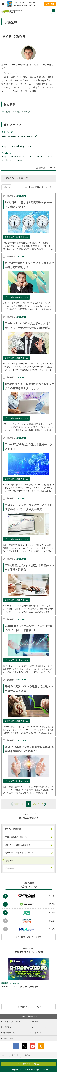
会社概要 (35, 1021)
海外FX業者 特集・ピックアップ (19, 852)
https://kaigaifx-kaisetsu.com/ (19, 135)
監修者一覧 (10, 868)
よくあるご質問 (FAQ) (11, 1021)
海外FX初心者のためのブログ (18, 844)
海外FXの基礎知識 (13, 829)
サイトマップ (37, 1033)
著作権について (9, 1033)
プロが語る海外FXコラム (16, 837)
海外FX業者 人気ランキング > (29, 937)
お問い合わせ (8, 1038)
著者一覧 (10, 860)
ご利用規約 (7, 1027)
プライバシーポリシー (40, 1027)
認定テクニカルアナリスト (19, 111)
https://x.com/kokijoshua (16, 146)
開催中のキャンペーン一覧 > (28, 1006)
